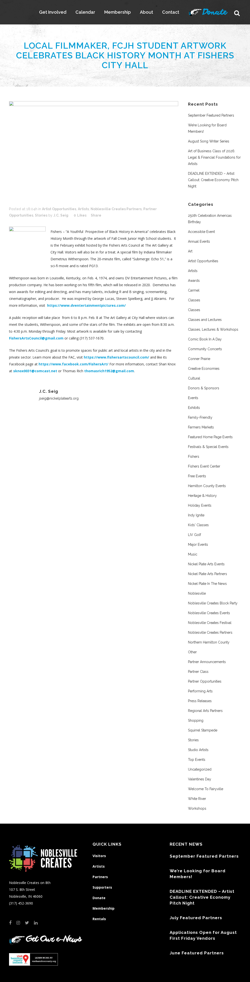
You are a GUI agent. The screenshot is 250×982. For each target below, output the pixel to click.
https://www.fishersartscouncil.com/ (116, 357)
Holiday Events (199, 505)
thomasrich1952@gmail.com (109, 371)
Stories (41, 215)
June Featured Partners (197, 952)
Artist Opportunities (59, 209)
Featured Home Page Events (210, 437)
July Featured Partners (196, 917)
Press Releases (200, 701)
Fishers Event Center (204, 466)
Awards (194, 281)
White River (197, 799)
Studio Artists (198, 750)
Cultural (194, 378)
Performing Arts (200, 691)
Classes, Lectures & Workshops (213, 329)
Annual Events (199, 241)
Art (190, 251)
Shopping (195, 720)
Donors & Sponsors (203, 388)
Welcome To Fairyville (205, 789)
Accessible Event (201, 232)
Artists (83, 209)
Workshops (197, 808)
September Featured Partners (211, 115)
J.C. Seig (60, 215)
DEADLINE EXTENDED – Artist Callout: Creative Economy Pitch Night (213, 180)
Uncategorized (199, 769)
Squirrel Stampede (202, 730)
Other (192, 652)
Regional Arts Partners (205, 711)
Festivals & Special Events (208, 447)
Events (193, 398)
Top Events (196, 760)
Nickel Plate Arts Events (206, 564)
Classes (194, 300)
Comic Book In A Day (205, 339)
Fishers (193, 456)
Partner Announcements (207, 662)
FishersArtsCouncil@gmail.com (36, 338)
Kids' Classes (198, 525)
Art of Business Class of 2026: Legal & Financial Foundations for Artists (214, 157)
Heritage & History (202, 496)
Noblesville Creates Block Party (213, 603)
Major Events (198, 544)
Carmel (193, 290)
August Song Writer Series (208, 141)
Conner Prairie (199, 359)
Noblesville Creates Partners (116, 209)
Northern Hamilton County (208, 642)
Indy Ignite (196, 515)
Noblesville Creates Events (209, 613)
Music (192, 554)
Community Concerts (205, 349)
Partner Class (198, 672)
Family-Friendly (200, 417)
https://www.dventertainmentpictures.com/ (86, 305)
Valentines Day (199, 779)
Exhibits (194, 408)
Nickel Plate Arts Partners (207, 574)
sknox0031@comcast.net (35, 371)
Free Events (197, 476)
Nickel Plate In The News (207, 584)
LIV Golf (194, 535)
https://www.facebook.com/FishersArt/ (73, 364)
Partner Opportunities (204, 681)
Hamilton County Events (207, 486)
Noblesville (197, 593)
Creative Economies (203, 369)
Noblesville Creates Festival (209, 623)
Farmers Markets (201, 427)
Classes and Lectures (205, 320)
